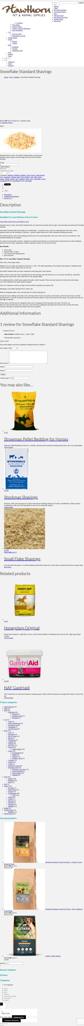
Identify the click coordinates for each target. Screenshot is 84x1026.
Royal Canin (12, 736)
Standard (15, 775)
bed (22, 177)
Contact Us (7, 58)
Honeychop (12, 790)
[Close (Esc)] (7, 1023)
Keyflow (11, 788)
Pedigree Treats (17, 758)
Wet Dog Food (59, 15)
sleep (27, 179)
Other (6, 708)
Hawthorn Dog (13, 767)
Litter (10, 721)
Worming (11, 804)
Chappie (11, 742)
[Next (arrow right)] (3, 1025)
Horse (10, 39)
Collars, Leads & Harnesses (21, 28)
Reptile (10, 54)
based (18, 177)
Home (55, 2)
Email (2, 370)
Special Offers (56, 7)
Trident (10, 799)
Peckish (14, 49)
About (5, 60)
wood (43, 179)
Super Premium (17, 771)
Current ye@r (5, 378)
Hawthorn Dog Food (61, 17)
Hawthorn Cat (12, 725)
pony (16, 179)
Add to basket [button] (8, 447)
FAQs (10, 64)
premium (22, 179)
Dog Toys (11, 745)
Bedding (16, 77)
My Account (7, 998)
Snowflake (16, 181)
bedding (27, 177)
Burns (10, 738)
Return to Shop (19, 1017)
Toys (9, 732)
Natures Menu (58, 19)
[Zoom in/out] (1, 1023)
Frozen (10, 747)
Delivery (11, 65)
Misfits (14, 755)
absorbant (7, 177)
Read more (7, 567)
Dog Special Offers (60, 10)
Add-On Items (17, 27)
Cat (9, 32)
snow (31, 179)
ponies (12, 179)
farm (31, 177)
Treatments (11, 727)
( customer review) (6, 122)
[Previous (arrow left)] (1, 1025)
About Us (11, 62)
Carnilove (19, 23)
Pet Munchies (16, 753)
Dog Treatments (17, 30)
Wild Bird (11, 712)
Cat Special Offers (60, 12)
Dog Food (57, 21)
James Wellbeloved (14, 723)
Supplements (12, 793)
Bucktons (15, 47)
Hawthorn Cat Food (18, 36)
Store (5, 992)
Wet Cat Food (16, 34)
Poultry (10, 779)
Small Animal (12, 38)
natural (7, 179)
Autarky (11, 762)
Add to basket (5, 167)
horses (2, 179)
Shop (55, 4)
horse (40, 177)
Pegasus (10, 801)
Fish (9, 52)
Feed (9, 782)
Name (2, 367)
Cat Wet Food (12, 729)
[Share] (5, 1023)
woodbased (3, 181)
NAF (14, 795)
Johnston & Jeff (17, 51)
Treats (10, 751)
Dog (55, 14)
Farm (10, 56)
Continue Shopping (11, 1020)
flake (35, 177)
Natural (14, 756)
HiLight (10, 802)
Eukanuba (11, 734)
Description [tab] (8, 194)
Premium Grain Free (19, 769)
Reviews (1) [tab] (8, 198)
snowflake (37, 179)
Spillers (14, 43)
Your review (4, 363)
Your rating (4, 348)
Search (2, 963)
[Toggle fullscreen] (3, 1023)
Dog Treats (15, 25)
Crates (10, 764)
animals (13, 177)
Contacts (6, 994)
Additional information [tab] (11, 196)
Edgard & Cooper (14, 766)
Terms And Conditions (10, 996)
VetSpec (11, 744)
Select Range (16, 773)
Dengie (14, 41)
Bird (9, 45)
